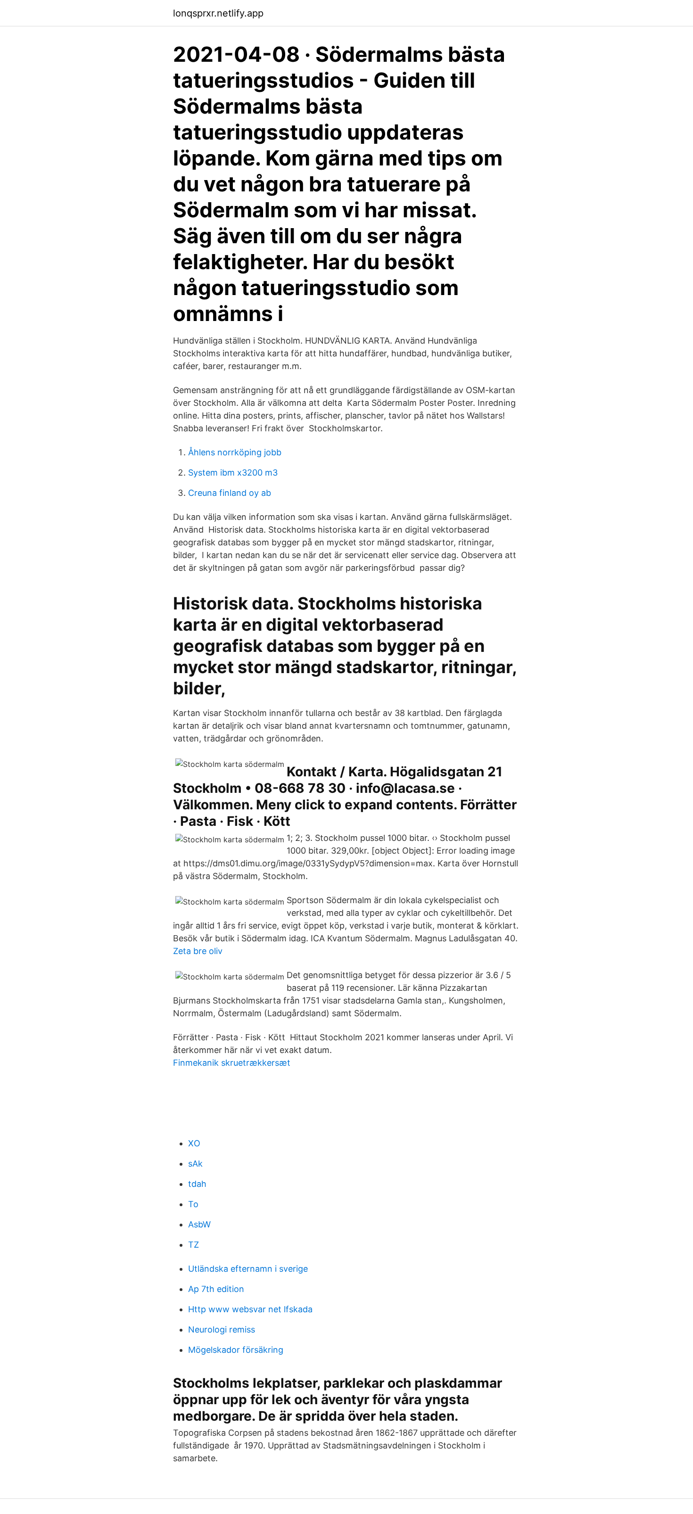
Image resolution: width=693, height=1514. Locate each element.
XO (194, 1143)
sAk (195, 1163)
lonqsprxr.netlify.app (218, 13)
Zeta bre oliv (198, 951)
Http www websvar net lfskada (250, 1309)
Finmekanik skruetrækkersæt (231, 1063)
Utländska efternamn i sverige (248, 1269)
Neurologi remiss (221, 1329)
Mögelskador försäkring (235, 1350)
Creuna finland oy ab (229, 493)
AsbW (199, 1224)
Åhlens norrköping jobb (234, 452)
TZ (193, 1245)
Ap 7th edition (216, 1289)
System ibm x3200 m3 (233, 472)
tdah (197, 1184)
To (193, 1204)
